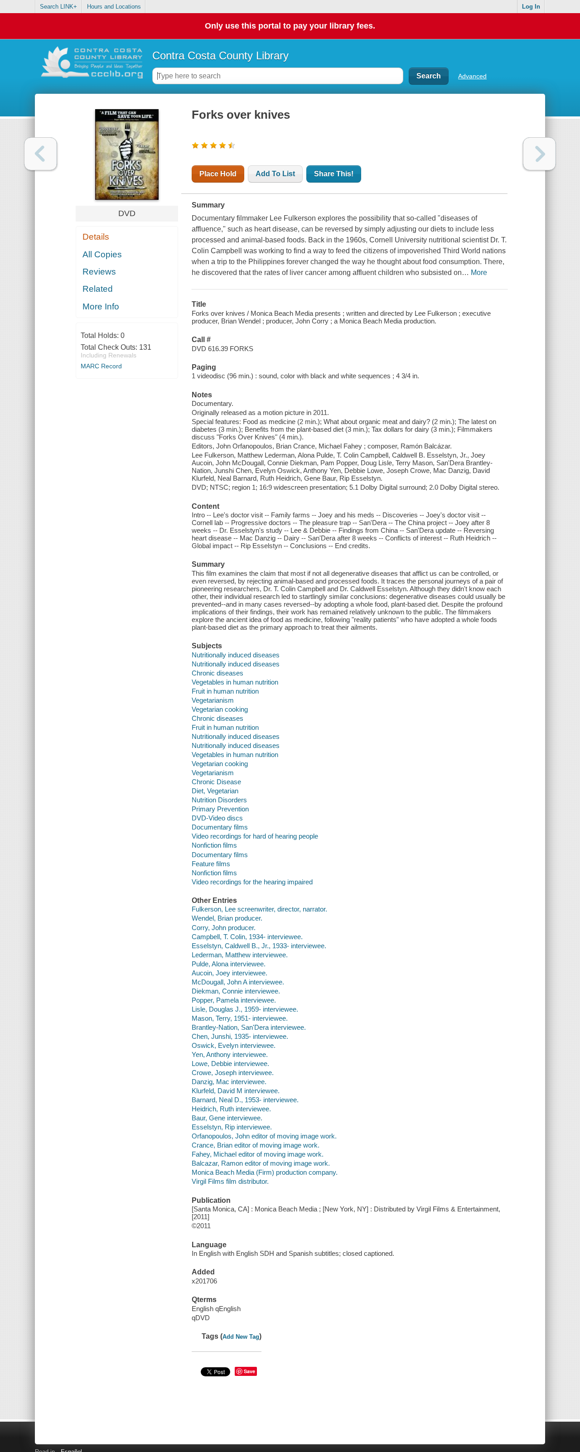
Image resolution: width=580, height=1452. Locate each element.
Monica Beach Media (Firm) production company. (265, 1172)
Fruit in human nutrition (225, 691)
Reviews (99, 271)
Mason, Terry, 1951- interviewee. (240, 1018)
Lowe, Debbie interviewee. (230, 1063)
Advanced (472, 76)
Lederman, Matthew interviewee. (240, 955)
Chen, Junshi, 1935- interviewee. (240, 1036)
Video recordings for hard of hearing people (255, 836)
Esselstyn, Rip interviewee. (232, 1127)
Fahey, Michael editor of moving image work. (258, 1154)
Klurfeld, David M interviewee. (236, 1091)
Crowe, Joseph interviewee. (233, 1072)
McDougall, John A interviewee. (238, 982)
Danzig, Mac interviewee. (229, 1081)
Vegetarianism (213, 700)
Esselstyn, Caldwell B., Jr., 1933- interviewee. (259, 946)
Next (539, 153)
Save (249, 1371)
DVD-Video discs (217, 818)
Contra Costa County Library (220, 55)
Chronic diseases (217, 673)
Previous (40, 153)
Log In (531, 6)
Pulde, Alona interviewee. (229, 964)
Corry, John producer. (224, 927)
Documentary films (220, 827)
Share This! (333, 174)
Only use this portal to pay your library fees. (290, 25)
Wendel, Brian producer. (227, 918)
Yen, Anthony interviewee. (230, 1054)
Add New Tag (240, 1336)
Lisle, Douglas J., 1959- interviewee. (245, 1009)
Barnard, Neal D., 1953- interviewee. (245, 1100)
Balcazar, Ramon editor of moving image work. (261, 1163)
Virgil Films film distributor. (230, 1181)
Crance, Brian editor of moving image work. (255, 1145)
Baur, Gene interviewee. (227, 1118)
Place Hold (218, 174)
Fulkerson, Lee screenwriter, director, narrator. (259, 909)
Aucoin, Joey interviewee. (229, 973)
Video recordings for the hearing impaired (252, 882)
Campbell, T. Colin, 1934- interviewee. (247, 937)
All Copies (102, 254)
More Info (100, 306)
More (479, 272)
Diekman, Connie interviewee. (236, 991)
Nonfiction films (214, 845)
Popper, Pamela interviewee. (234, 1000)
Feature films (211, 864)
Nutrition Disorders (219, 800)
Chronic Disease (216, 782)
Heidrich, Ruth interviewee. (231, 1109)
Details (95, 236)
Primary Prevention (220, 809)
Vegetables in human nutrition (235, 682)
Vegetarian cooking (220, 709)
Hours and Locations (114, 6)
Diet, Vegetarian (215, 791)
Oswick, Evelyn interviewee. (234, 1045)
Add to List (275, 174)
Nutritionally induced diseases (236, 655)
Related (97, 289)
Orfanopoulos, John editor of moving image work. (264, 1136)
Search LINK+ (58, 6)
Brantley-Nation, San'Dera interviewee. (249, 1027)
